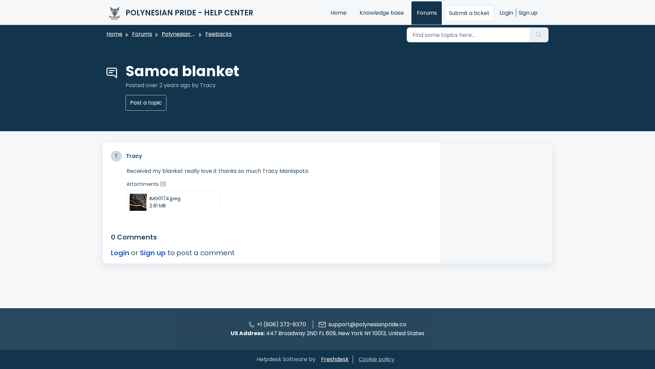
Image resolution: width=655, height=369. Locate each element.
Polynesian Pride (183, 34)
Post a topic (146, 103)
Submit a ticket (469, 13)
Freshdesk (335, 359)
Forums (427, 13)
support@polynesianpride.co (367, 324)
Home (339, 13)
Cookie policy (376, 359)
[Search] (539, 34)
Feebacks (218, 34)
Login (506, 13)
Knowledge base (382, 13)
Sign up (528, 13)
